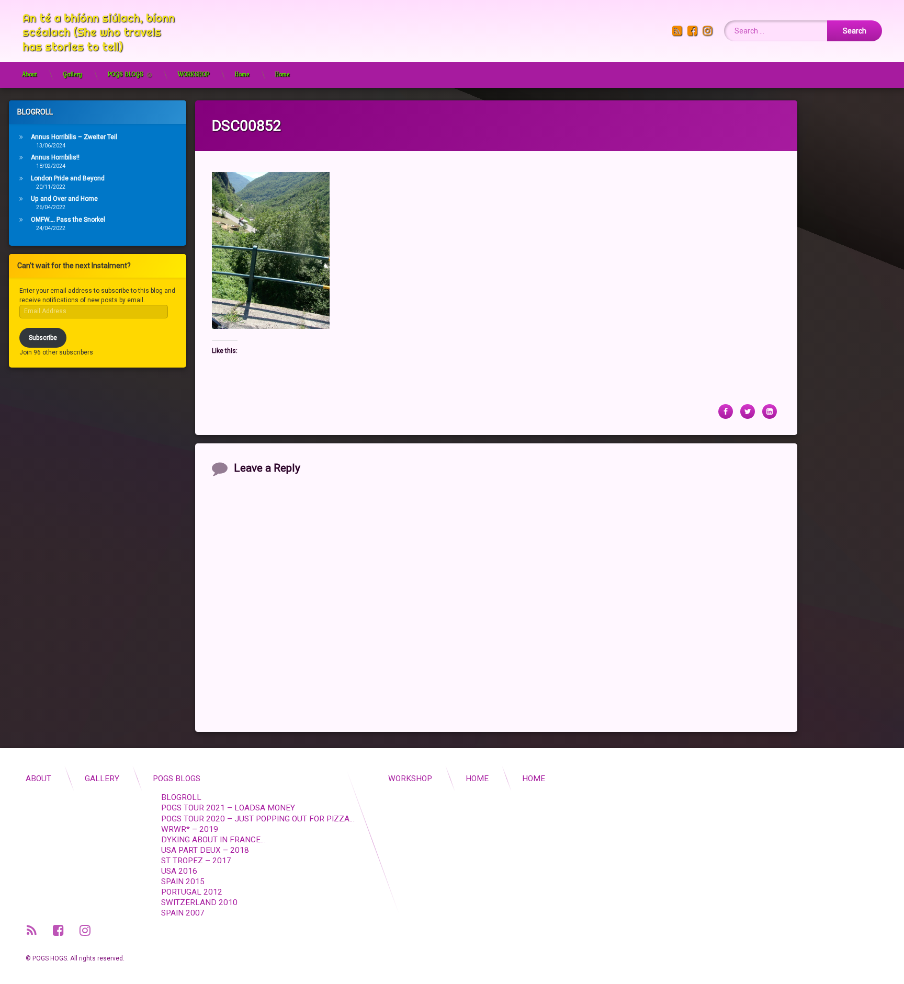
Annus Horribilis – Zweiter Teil (74, 137)
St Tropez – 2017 (196, 860)
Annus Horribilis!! (55, 157)
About (29, 74)
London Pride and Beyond (68, 178)
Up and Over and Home (64, 198)
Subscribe (43, 337)
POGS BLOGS (125, 74)
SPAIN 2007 (183, 913)
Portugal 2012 (191, 892)
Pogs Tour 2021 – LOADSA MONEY (228, 808)
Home (242, 74)
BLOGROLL (181, 797)
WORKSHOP (193, 74)
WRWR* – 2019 (189, 829)
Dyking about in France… (213, 839)
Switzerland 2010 (199, 902)
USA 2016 (179, 871)
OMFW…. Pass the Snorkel (68, 219)
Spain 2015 (183, 881)
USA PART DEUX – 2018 (205, 850)
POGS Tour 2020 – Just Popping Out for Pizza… (258, 818)
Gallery (72, 74)
